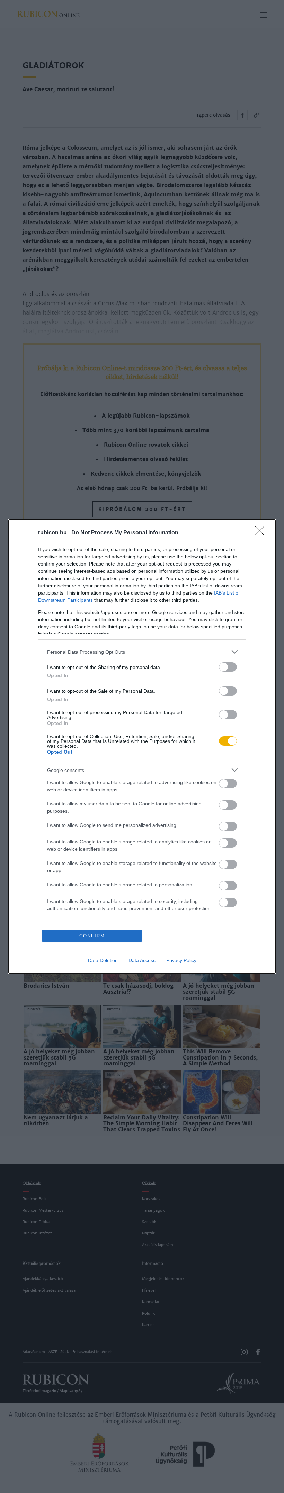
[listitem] (142, 651)
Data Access (142, 960)
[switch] (228, 667)
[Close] (261, 533)
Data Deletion (103, 960)
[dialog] (142, 746)
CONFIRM (92, 936)
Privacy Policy (181, 960)
